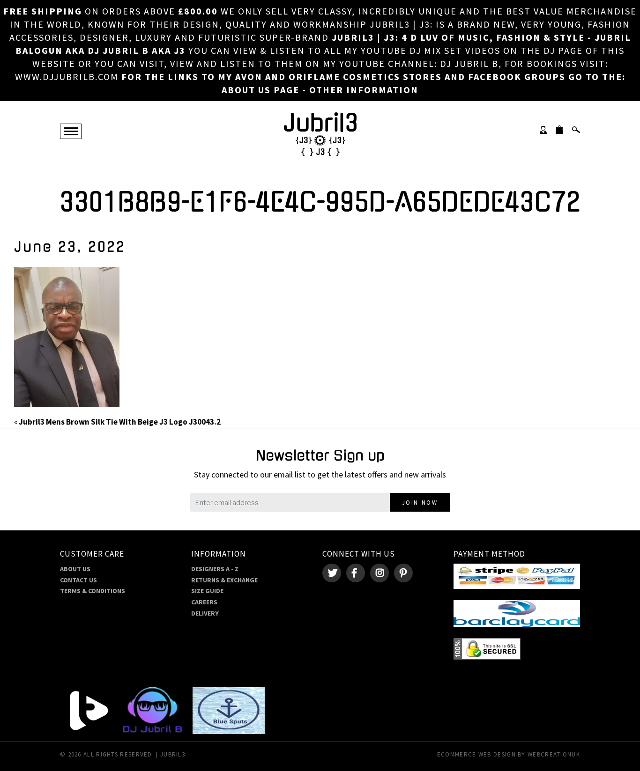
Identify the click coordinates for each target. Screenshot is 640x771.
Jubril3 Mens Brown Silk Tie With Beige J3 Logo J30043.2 (120, 422)
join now (420, 503)
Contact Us (78, 580)
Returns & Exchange (224, 580)
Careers (204, 602)
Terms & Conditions (92, 591)
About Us (75, 569)
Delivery (205, 613)
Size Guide (207, 591)
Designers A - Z (214, 569)
